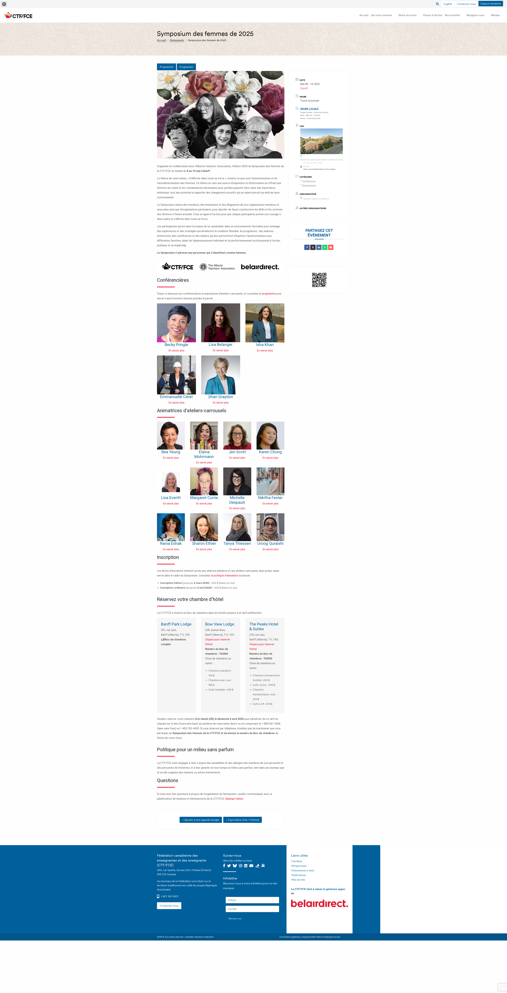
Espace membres (491, 3)
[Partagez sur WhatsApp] (324, 247)
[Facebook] (224, 865)
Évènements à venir (302, 870)
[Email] (330, 247)
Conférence (309, 181)
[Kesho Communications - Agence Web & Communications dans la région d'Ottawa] (345, 937)
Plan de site (298, 879)
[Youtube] (251, 865)
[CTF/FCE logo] (18, 15)
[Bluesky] (235, 865)
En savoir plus (176, 350)
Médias (495, 15)
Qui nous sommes (381, 15)
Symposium (309, 185)
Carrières (296, 861)
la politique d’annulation (224, 575)
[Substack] (263, 865)
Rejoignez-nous (475, 15)
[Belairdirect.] (319, 903)
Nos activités (452, 15)
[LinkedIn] (318, 247)
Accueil (363, 15)
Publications (298, 875)
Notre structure (407, 15)
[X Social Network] (313, 247)
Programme (166, 66)
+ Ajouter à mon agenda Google (200, 819)
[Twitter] (229, 865)
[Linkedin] (245, 865)
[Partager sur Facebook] (307, 247)
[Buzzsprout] (257, 865)
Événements (177, 40)
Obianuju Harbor (234, 798)
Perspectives (298, 866)
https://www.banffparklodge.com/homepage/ (319, 169)
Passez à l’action (432, 15)
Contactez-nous (466, 4)
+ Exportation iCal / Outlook (242, 819)
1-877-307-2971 (169, 896)
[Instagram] (240, 865)
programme (269, 293)
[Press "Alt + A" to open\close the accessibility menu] (4, 4)
